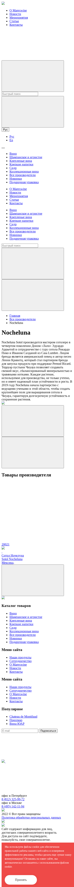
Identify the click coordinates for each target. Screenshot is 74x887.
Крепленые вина (20, 160)
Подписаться (48, 730)
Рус (5, 129)
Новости (15, 14)
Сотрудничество (20, 661)
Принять (21, 879)
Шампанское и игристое (25, 157)
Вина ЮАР (16, 723)
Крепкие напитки (21, 164)
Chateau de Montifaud (23, 716)
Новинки (15, 178)
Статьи (14, 21)
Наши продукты (20, 657)
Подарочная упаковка (24, 182)
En (11, 140)
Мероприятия (18, 17)
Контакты (16, 24)
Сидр (13, 168)
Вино (13, 153)
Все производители (22, 175)
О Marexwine (18, 10)
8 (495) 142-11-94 (13, 806)
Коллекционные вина (24, 171)
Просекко (15, 720)
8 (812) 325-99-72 (13, 799)
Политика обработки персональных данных (31, 817)
